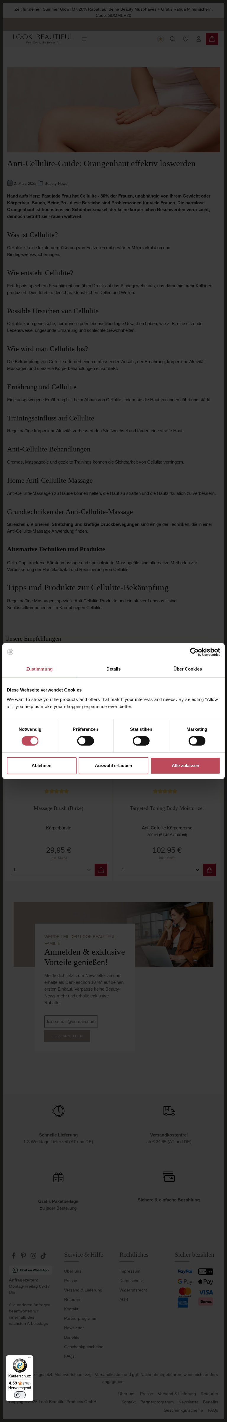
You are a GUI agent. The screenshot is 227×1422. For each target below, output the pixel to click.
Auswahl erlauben (113, 765)
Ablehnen (41, 765)
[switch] (85, 741)
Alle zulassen (185, 765)
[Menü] (29, 1358)
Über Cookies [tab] (188, 668)
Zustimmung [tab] (39, 668)
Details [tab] (113, 668)
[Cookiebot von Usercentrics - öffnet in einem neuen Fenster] (194, 652)
